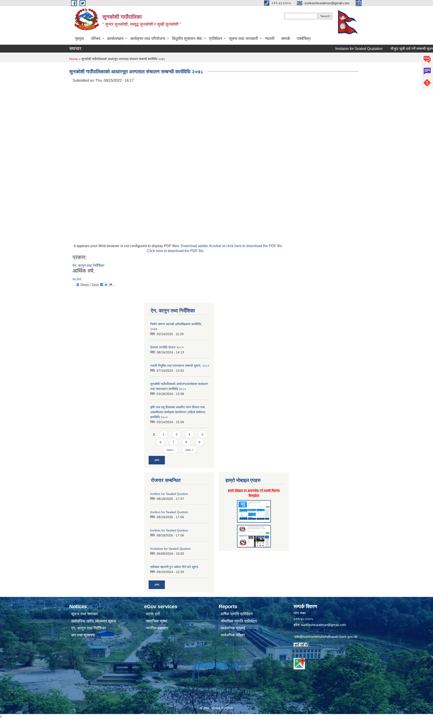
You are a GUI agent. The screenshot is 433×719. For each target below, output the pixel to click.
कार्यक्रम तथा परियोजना (147, 38)
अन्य (156, 460)
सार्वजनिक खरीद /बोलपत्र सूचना (93, 621)
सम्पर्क (285, 38)
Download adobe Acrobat (201, 246)
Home (73, 59)
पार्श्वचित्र (304, 38)
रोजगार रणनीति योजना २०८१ (167, 347)
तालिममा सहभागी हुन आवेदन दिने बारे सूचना (174, 567)
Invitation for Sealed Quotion (170, 548)
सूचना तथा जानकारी (243, 38)
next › (170, 450)
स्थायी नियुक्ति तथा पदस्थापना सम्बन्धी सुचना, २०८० (179, 365)
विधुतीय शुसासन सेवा (187, 38)
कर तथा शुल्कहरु (83, 635)
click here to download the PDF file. (254, 246)
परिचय (95, 38)
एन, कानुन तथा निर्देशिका (88, 628)
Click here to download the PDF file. (175, 251)
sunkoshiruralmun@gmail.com (323, 625)
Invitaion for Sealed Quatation (345, 49)
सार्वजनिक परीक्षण (233, 635)
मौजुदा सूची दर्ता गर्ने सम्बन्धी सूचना (398, 49)
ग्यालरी (269, 38)
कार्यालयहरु (115, 38)
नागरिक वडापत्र (157, 628)
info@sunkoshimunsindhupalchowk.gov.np (326, 636)
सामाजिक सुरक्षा (156, 621)
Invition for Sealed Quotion (169, 494)
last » (189, 450)
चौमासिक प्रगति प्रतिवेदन (239, 621)
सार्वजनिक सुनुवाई (233, 628)
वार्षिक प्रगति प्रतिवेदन (237, 614)
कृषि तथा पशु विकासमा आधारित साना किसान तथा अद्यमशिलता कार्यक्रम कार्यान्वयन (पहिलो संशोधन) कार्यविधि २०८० (177, 412)
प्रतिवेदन (215, 38)
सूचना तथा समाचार (84, 614)
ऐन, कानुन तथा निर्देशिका (88, 265)
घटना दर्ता (153, 614)
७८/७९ (77, 279)
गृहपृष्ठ (79, 38)
